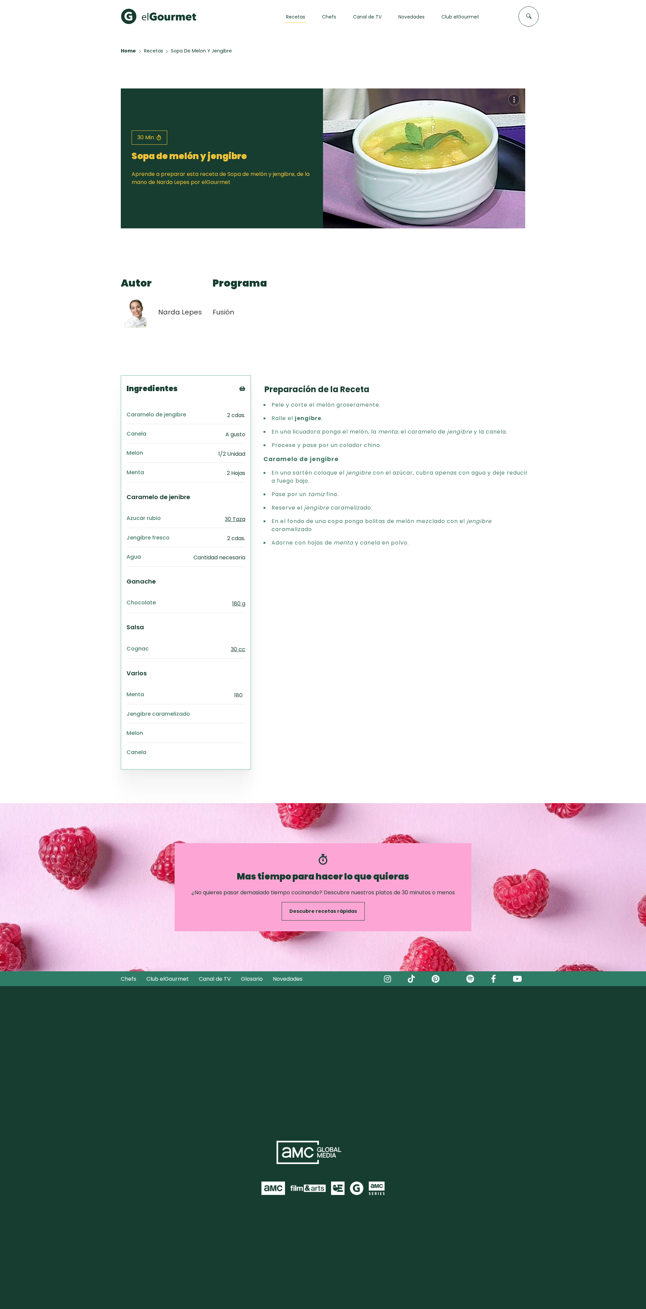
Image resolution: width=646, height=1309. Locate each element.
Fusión (223, 312)
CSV (251, 408)
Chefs (128, 979)
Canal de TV (215, 979)
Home (128, 50)
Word (253, 433)
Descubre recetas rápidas (323, 911)
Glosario (252, 979)
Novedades (287, 979)
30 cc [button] (238, 649)
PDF (251, 416)
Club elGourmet (167, 979)
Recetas (153, 50)
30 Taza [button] (235, 519)
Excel (253, 425)
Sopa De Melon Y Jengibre (201, 50)
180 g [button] (238, 603)
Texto (254, 400)
